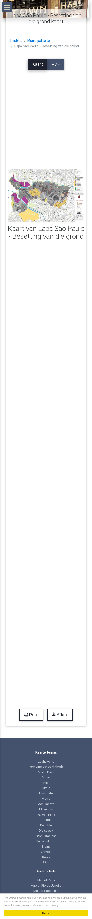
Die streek (46, 830)
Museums (46, 809)
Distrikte (46, 825)
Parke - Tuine (46, 814)
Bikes (46, 857)
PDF (55, 64)
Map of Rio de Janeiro (46, 885)
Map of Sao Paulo (46, 891)
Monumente (46, 804)
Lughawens (46, 761)
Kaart (37, 64)
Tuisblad (15, 41)
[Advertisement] (46, 116)
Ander (46, 777)
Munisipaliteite (38, 41)
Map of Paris (46, 880)
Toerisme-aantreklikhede (46, 766)
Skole (46, 788)
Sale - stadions (46, 836)
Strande (46, 820)
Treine (46, 846)
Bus (46, 783)
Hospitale (46, 793)
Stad (46, 862)
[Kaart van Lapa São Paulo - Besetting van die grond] (46, 195)
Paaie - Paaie (46, 772)
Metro (46, 798)
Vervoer (46, 852)
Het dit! (46, 913)
